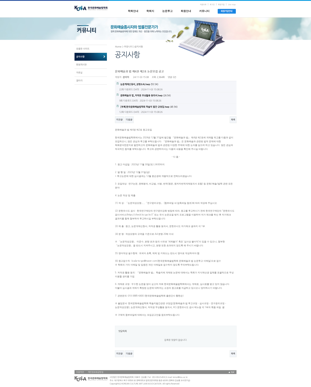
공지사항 (80, 57)
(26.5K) (145, 95)
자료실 (79, 72)
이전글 (119, 120)
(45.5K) (149, 107)
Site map (232, 5)
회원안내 (186, 10)
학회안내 (133, 10)
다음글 (129, 120)
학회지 (150, 10)
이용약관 (80, 372)
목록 (233, 120)
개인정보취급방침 (95, 372)
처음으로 (203, 5)
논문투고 (167, 10)
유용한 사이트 (82, 49)
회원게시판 (81, 65)
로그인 (212, 5)
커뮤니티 (204, 10)
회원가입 (221, 5)
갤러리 (79, 80)
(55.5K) (139, 84)
